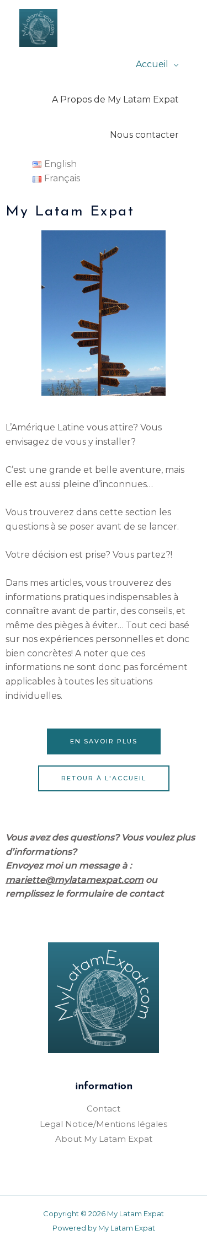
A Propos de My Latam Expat (115, 99)
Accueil (152, 64)
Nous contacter (144, 135)
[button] (104, 741)
